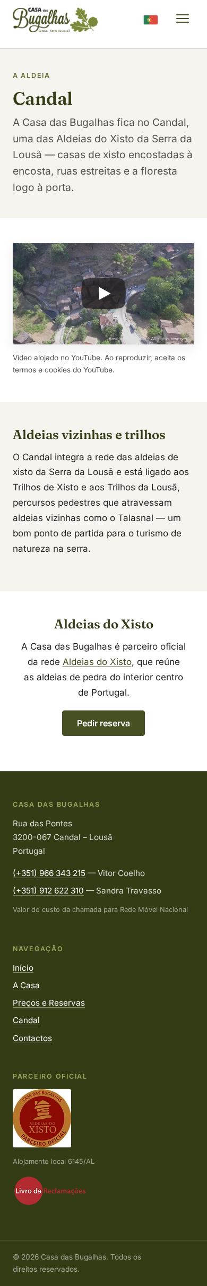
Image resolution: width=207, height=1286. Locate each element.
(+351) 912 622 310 (48, 891)
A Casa (26, 985)
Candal (26, 1020)
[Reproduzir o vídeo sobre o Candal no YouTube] (103, 293)
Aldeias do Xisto (97, 661)
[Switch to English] (150, 19)
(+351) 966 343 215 (49, 873)
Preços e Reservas (49, 1003)
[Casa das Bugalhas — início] (55, 19)
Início (23, 968)
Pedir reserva (103, 723)
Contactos (32, 1038)
